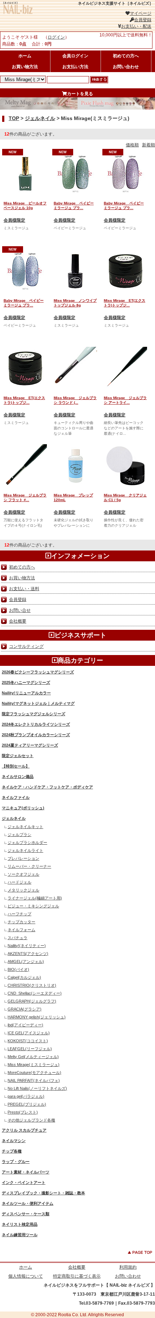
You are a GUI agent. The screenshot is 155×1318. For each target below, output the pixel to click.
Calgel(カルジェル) (24, 977)
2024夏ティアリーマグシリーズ (30, 745)
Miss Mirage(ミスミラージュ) (33, 1064)
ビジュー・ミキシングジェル (33, 906)
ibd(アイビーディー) (25, 1025)
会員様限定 (14, 220)
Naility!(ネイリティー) (27, 945)
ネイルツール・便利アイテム (27, 1203)
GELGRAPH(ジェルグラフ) (32, 1001)
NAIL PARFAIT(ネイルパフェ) (34, 1080)
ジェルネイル (40, 118)
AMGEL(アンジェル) (26, 961)
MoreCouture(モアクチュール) (34, 1072)
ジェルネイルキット (25, 826)
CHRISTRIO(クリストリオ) (32, 985)
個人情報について (25, 1276)
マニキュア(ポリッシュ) (23, 808)
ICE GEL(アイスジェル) (29, 1033)
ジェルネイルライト (25, 850)
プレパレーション (23, 858)
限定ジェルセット (18, 755)
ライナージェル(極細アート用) (35, 898)
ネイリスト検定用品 (19, 1224)
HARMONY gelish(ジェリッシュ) (37, 1017)
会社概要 (17, 621)
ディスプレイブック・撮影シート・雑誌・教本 (43, 1193)
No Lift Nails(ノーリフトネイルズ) (37, 1088)
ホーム (24, 55)
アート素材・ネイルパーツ (25, 1172)
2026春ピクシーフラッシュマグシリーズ (38, 672)
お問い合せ (20, 610)
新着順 (148, 144)
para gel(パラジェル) (26, 1096)
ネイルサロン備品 (18, 776)
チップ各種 (12, 1151)
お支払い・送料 (24, 588)
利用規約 (128, 1267)
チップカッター (21, 922)
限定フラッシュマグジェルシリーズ (33, 714)
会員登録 (142, 19)
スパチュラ (17, 938)
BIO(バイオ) (18, 969)
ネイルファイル (16, 797)
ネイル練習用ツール (19, 1235)
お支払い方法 (75, 66)
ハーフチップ (19, 914)
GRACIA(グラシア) (24, 1009)
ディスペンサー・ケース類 (25, 1214)
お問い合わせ (126, 66)
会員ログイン (75, 55)
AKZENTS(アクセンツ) (28, 953)
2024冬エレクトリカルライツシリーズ (36, 724)
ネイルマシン (14, 1140)
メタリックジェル (23, 890)
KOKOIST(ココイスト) (28, 1041)
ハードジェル (19, 882)
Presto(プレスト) (23, 1112)
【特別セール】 (16, 766)
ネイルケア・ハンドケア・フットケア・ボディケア (47, 787)
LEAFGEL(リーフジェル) (30, 1049)
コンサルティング (26, 646)
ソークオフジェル (23, 874)
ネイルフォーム (21, 930)
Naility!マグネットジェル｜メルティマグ (38, 703)
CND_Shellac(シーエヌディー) (35, 993)
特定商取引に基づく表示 (77, 1276)
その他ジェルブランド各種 (31, 1120)
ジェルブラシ (19, 834)
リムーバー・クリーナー (29, 866)
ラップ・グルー (16, 1161)
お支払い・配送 (136, 26)
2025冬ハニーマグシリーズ (26, 682)
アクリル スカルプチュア (24, 1130)
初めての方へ (126, 55)
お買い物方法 (25, 66)
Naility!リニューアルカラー (26, 693)
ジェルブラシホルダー (27, 842)
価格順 (132, 144)
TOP (14, 118)
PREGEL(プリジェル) (27, 1104)
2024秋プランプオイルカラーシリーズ (36, 735)
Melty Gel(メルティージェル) (33, 1056)
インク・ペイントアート (23, 1182)
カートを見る (80, 93)
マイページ (140, 13)
